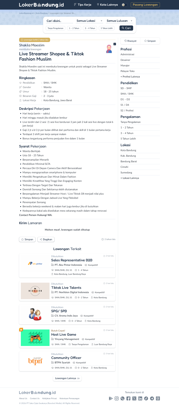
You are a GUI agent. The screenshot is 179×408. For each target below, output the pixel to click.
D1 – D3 (125, 99)
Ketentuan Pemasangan (69, 398)
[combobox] (89, 21)
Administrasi (127, 54)
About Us (23, 398)
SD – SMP (126, 88)
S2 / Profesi (127, 110)
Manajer (125, 65)
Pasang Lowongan (145, 4)
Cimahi (124, 167)
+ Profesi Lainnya (130, 77)
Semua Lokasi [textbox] (86, 20)
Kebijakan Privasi (49, 398)
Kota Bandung (128, 150)
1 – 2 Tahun (74, 28)
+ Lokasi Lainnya (130, 178)
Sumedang (126, 172)
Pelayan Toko (128, 71)
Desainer (125, 60)
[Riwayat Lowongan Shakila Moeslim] (109, 53)
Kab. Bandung (128, 156)
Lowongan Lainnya (65, 378)
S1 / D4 (125, 105)
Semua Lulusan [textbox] (117, 20)
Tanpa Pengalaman (55, 28)
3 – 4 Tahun (90, 28)
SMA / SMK (127, 94)
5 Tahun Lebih (107, 28)
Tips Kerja (84, 4)
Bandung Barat (129, 161)
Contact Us (35, 398)
